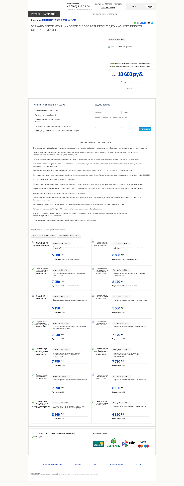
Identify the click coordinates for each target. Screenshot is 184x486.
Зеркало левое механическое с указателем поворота (129, 247)
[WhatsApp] (135, 23)
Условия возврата (116, 464)
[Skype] (152, 23)
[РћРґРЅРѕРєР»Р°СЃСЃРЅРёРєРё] (146, 23)
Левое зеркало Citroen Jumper (68, 235)
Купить (129, 89)
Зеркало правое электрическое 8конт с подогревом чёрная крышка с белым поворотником (127, 354)
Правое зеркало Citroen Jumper (44, 235)
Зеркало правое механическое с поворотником (70, 300)
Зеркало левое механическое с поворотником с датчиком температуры (70, 327)
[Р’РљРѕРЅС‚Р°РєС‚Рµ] (143, 23)
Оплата (108, 4)
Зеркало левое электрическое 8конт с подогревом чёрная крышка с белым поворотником (66, 354)
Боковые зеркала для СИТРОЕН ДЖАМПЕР (59, 20)
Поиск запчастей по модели (52, 464)
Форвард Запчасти (57, 474)
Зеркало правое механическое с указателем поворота (69, 247)
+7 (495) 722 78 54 (78, 6)
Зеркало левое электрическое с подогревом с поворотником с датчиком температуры (69, 407)
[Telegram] (138, 23)
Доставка (99, 4)
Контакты (118, 4)
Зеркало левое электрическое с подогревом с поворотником (130, 274)
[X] (149, 23)
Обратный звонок (108, 7)
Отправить (145, 129)
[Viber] (141, 23)
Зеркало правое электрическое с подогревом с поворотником (69, 274)
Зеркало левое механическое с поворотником (130, 327)
